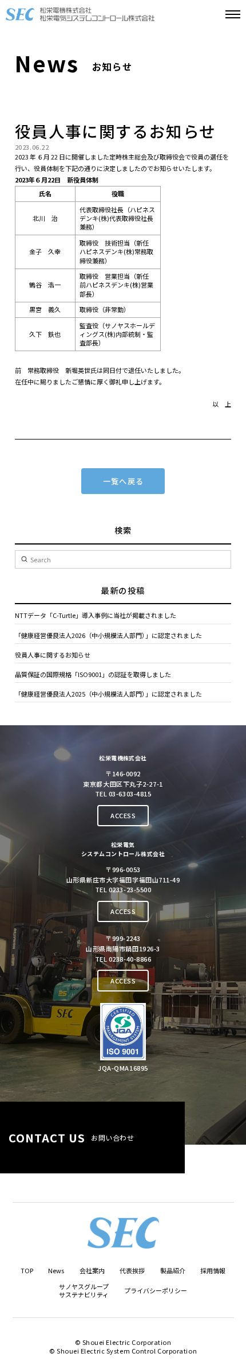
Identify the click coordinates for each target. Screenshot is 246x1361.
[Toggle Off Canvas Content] (232, 14)
